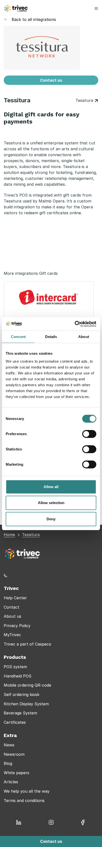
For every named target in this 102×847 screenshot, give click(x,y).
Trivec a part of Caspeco (27, 644)
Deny (51, 519)
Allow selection (51, 503)
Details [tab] (51, 337)
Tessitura (85, 100)
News (9, 744)
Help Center (15, 597)
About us (12, 616)
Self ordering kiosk (21, 694)
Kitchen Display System (26, 703)
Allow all (51, 487)
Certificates (15, 722)
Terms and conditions (24, 800)
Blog (8, 763)
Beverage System (20, 712)
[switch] (89, 434)
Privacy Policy (17, 625)
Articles (11, 781)
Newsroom (14, 754)
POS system (15, 666)
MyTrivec (12, 634)
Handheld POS (17, 676)
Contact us (51, 80)
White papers (16, 772)
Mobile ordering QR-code (27, 685)
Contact (11, 607)
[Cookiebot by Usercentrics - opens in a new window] (74, 324)
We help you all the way (27, 791)
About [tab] (83, 337)
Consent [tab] (18, 337)
